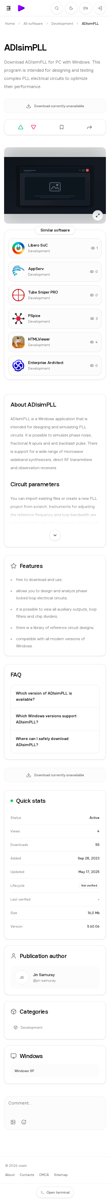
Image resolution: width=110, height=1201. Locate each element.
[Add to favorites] (61, 127)
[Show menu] (8, 8)
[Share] (89, 127)
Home (10, 23)
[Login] (100, 8)
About (10, 1174)
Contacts (27, 1174)
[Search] (57, 8)
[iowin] (21, 8)
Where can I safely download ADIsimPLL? (42, 741)
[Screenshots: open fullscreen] (55, 185)
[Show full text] (55, 535)
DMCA (44, 1174)
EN (85, 8)
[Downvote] (33, 127)
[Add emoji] (23, 1122)
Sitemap (61, 1174)
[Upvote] (21, 127)
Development (62, 23)
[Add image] (13, 1122)
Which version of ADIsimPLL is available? (44, 696)
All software (33, 23)
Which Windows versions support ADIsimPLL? (46, 719)
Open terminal (58, 1192)
